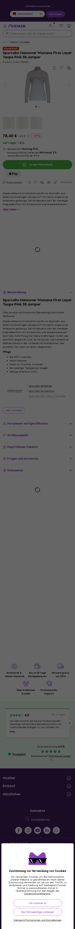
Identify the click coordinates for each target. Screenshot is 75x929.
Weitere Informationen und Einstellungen (38, 920)
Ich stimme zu (37, 903)
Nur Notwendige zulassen (37, 912)
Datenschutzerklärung (37, 893)
